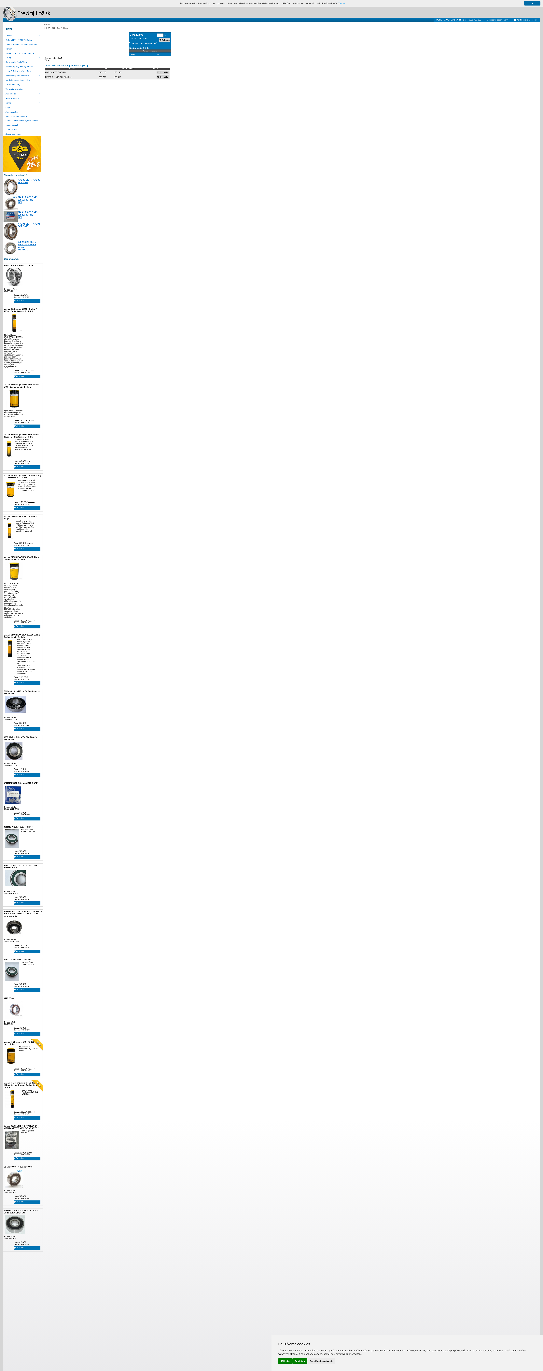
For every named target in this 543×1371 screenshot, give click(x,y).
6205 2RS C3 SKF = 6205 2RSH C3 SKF (28, 200)
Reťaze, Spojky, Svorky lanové (19, 66)
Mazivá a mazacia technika (18, 80)
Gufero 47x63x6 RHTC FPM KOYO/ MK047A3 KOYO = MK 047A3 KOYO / (21, 1127)
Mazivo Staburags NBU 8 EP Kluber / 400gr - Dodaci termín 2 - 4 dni (21, 435)
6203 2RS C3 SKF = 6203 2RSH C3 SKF (28, 215)
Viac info (342, 3)
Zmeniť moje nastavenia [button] (321, 1361)
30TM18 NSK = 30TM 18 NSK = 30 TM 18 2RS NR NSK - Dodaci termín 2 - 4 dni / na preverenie (23, 913)
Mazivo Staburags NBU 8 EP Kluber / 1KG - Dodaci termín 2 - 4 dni (21, 386)
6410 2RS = (9, 998)
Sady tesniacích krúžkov (16, 62)
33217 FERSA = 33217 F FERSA (18, 265)
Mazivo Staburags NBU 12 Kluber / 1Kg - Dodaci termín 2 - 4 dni (22, 476)
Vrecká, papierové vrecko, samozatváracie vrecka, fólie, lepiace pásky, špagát (22, 120)
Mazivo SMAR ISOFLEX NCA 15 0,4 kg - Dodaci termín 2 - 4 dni (22, 636)
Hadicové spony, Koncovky (17, 76)
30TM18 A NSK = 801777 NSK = (18, 827)
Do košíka (20, 300)
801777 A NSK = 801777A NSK (18, 959)
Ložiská (9, 35)
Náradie (9, 103)
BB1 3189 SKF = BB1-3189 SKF (18, 1167)
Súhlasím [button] (285, 1361)
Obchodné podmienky (497, 20)
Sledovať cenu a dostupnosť (143, 43)
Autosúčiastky (12, 112)
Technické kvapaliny (14, 89)
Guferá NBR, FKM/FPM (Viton (19, 40)
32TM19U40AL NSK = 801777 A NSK (21, 783)
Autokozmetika (12, 98)
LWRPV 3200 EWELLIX (55, 72)
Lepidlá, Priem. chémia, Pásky (19, 71)
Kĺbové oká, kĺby (13, 85)
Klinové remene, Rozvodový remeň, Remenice (21, 46)
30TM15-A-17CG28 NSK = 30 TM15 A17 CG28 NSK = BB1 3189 (22, 1211)
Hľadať (8, 29)
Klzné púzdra (11, 129)
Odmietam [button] (300, 1361)
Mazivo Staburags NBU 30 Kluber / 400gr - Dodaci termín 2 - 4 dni (20, 310)
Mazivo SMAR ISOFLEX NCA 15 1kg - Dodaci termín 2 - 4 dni (21, 558)
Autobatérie (11, 94)
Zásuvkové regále (13, 134)
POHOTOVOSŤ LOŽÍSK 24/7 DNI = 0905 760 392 (458, 20)
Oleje (8, 107)
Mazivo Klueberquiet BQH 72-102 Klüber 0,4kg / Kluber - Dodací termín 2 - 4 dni (22, 1085)
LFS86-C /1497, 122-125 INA (58, 77)
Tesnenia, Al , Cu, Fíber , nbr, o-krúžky (20, 55)
